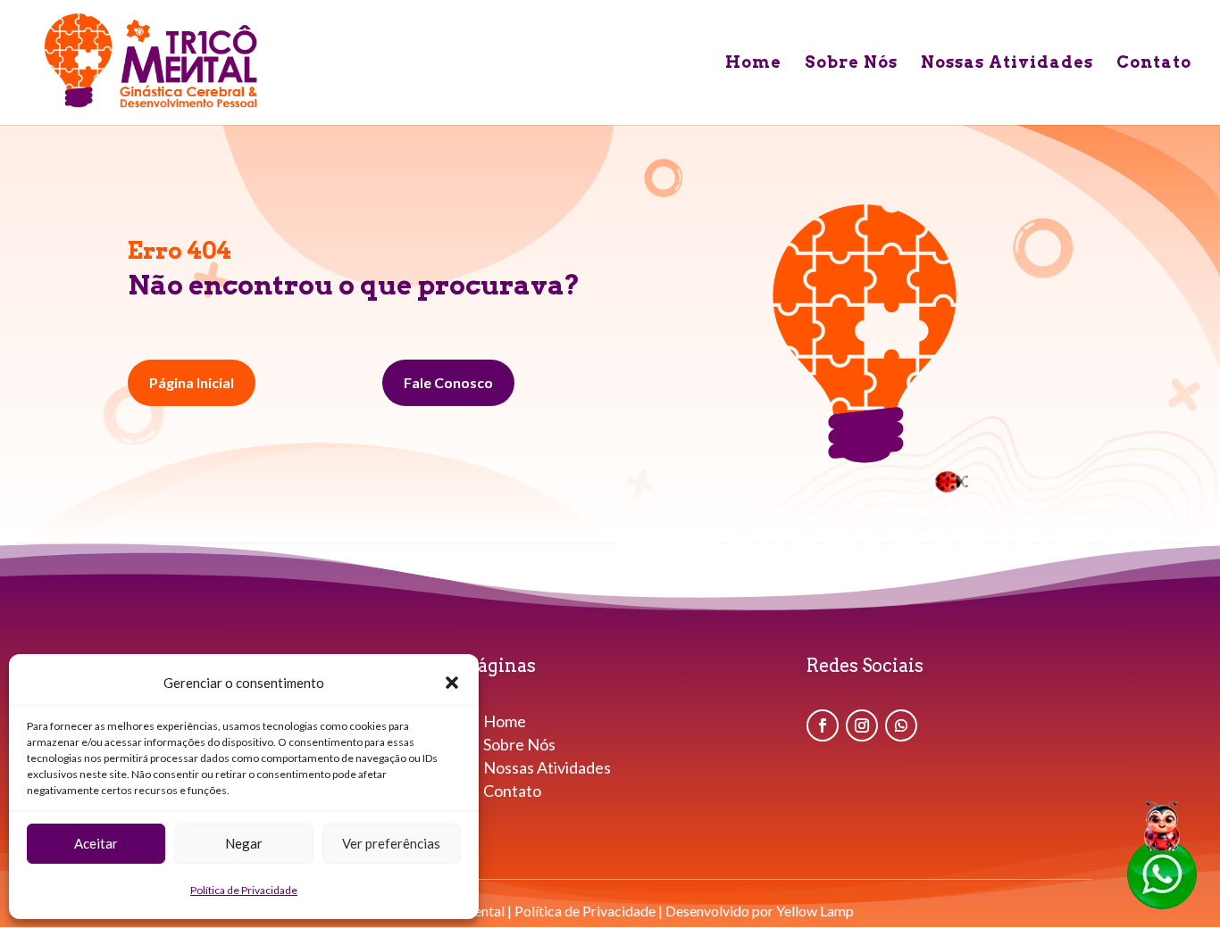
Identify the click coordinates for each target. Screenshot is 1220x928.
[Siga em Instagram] (862, 725)
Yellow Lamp (815, 910)
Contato (1153, 63)
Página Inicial (191, 382)
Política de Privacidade (243, 890)
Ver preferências (391, 843)
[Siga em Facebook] (822, 725)
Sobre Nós (851, 63)
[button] (452, 683)
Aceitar (96, 843)
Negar (244, 843)
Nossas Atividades (1007, 63)
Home (753, 63)
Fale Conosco (448, 382)
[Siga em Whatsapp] (901, 725)
